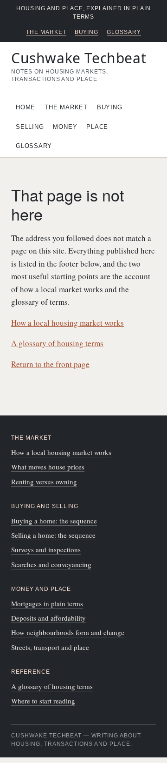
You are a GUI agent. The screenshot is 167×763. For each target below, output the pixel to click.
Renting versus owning (44, 481)
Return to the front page (50, 364)
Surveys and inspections (46, 549)
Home (25, 107)
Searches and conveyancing (51, 564)
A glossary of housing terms (57, 343)
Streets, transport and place (50, 647)
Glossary (124, 32)
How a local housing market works (67, 322)
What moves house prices (47, 466)
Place (97, 126)
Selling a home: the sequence (53, 535)
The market (46, 32)
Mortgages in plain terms (47, 603)
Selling (30, 126)
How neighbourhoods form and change (67, 632)
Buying (87, 32)
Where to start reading (43, 700)
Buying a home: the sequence (54, 520)
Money (65, 126)
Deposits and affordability (48, 617)
